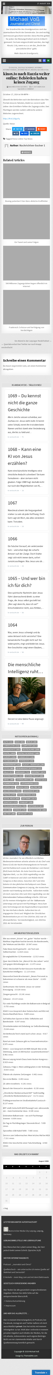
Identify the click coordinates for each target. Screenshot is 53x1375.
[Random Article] (44, 60)
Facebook (31, 129)
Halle (8, 772)
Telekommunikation (15, 806)
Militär (36, 787)
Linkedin (36, 133)
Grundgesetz (32, 53)
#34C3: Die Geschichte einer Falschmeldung (22, 1143)
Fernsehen (26, 761)
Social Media (11, 798)
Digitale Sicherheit (26, 67)
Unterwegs (35, 806)
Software (29, 798)
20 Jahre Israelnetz (11, 1083)
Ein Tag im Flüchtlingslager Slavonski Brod (21, 1123)
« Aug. (5, 1208)
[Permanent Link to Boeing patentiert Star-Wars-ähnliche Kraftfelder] (26, 180)
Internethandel (10, 70)
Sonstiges (10, 802)
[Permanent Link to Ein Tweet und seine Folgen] (26, 222)
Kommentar (11, 783)
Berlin (32, 742)
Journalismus (24, 780)
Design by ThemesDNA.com (27, 1356)
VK (17, 133)
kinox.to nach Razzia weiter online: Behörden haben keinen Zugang (26, 77)
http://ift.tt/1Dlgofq (11, 118)
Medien (34, 70)
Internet (38, 67)
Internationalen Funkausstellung (17, 897)
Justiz (40, 780)
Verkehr (20, 810)
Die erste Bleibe (10, 1079)
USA (7, 810)
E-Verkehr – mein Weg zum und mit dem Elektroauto (26, 1277)
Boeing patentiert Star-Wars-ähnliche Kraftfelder (26, 201)
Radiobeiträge (26, 795)
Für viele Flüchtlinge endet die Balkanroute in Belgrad (26, 1003)
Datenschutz (12, 749)
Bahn (19, 742)
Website (27, 152)
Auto (8, 742)
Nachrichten (42, 70)
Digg (26, 133)
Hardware (22, 772)
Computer (29, 746)
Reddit (43, 129)
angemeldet (17, 366)
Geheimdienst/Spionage (28, 768)
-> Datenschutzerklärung (14, 1301)
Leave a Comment (27, 89)
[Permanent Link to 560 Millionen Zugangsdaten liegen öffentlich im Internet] (26, 263)
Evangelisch (26, 757)
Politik (9, 795)
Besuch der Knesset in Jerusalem (18, 1088)
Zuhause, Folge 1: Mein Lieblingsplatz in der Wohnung (26, 1067)
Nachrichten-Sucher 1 (18, 87)
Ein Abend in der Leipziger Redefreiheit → (33, 341)
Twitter (19, 129)
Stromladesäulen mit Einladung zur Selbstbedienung (26, 1026)
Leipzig (9, 787)
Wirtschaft (25, 813)
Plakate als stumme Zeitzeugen (17, 1074)
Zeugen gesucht (10, 994)
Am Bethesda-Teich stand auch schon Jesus (22, 1033)
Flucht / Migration (33, 764)
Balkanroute (39, 900)
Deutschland (31, 749)
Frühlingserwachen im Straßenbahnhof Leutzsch (24, 1100)
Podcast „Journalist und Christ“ (18, 1264)
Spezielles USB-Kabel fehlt (14, 1130)
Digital (14, 67)
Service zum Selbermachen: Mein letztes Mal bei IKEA (26, 1135)
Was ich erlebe (37, 810)
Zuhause (7, 999)
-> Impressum (10, 1305)
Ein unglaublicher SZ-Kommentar (17, 956)
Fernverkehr (12, 764)
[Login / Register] (48, 60)
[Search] (40, 60)
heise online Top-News (23, 138)
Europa (10, 757)
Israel (9, 780)
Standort (26, 802)
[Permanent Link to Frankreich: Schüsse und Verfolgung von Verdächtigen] (26, 307)
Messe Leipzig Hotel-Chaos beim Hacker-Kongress (25, 1059)
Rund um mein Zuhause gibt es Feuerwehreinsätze (25, 1041)
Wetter (9, 813)
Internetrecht (24, 70)
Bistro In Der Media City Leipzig (22, 1231)
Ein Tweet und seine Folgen (27, 242)
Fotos (9, 768)
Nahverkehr (31, 791)
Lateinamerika (29, 783)
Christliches (12, 746)
